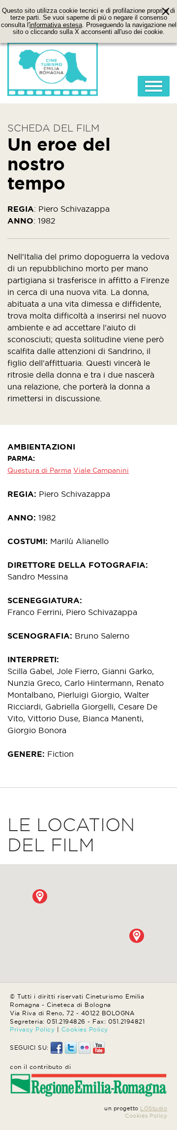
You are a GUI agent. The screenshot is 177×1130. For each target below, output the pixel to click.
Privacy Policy (32, 1029)
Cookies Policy (84, 1029)
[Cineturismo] (52, 66)
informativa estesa (56, 25)
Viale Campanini (101, 470)
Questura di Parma (39, 470)
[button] (40, 896)
